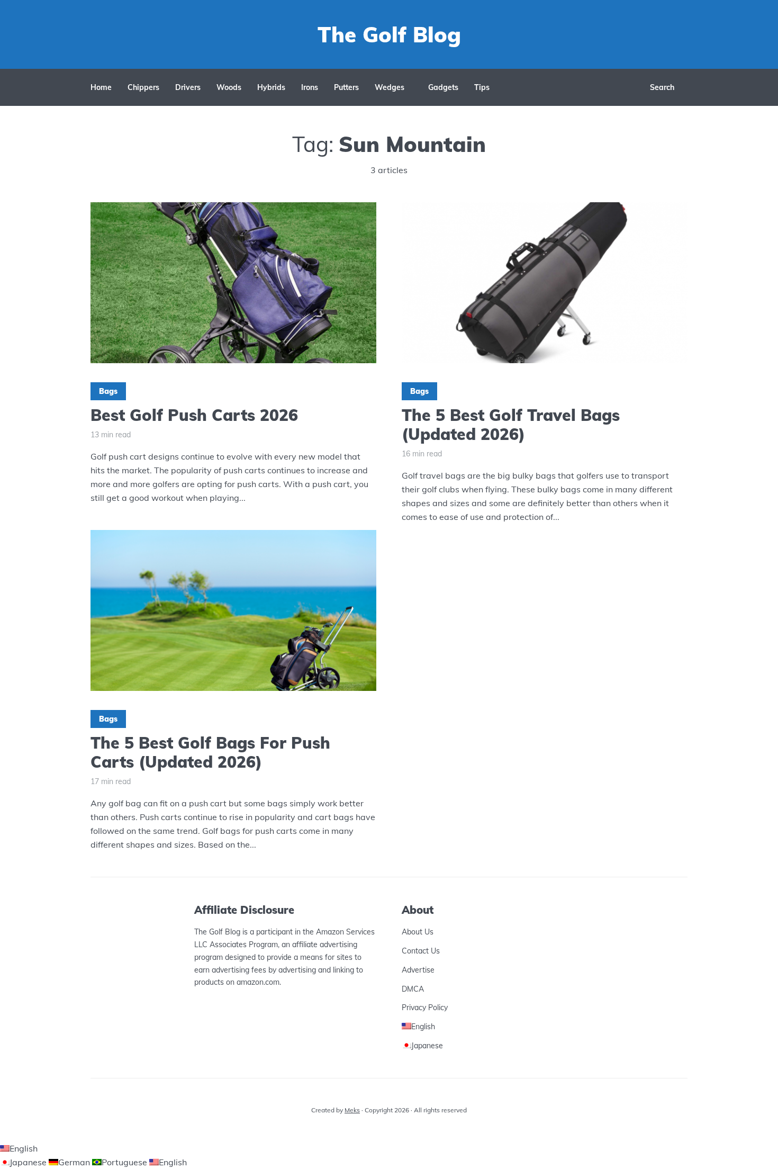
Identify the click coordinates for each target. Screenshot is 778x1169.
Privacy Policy (425, 1007)
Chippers (143, 87)
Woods (228, 87)
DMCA (413, 989)
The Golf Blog (389, 34)
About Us (417, 932)
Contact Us (421, 951)
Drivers (188, 87)
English (24, 1148)
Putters (346, 87)
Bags (108, 391)
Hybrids (271, 87)
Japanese (29, 1162)
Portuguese (125, 1162)
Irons (309, 87)
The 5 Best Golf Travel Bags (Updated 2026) (511, 425)
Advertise (418, 970)
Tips (482, 87)
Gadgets (443, 87)
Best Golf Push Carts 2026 (194, 415)
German (75, 1162)
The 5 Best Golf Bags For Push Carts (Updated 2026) (210, 752)
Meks (352, 1110)
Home (101, 87)
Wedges (389, 87)
